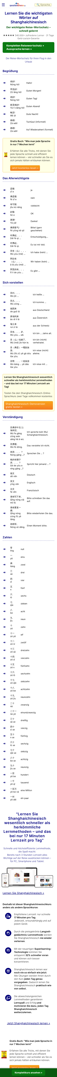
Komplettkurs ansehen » (28, 1072)
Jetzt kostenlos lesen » (25, 168)
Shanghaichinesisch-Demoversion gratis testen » (25, 405)
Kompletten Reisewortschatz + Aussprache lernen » (25, 47)
